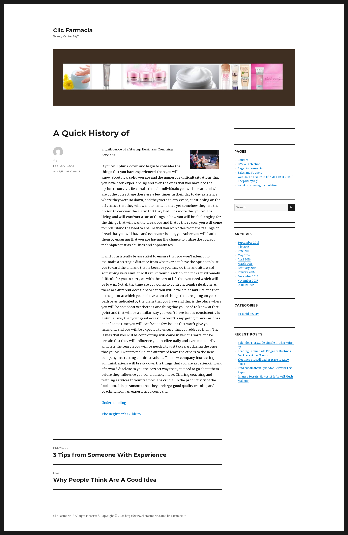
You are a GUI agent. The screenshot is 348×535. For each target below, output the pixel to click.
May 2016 (244, 255)
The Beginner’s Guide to (121, 414)
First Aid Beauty (248, 314)
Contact (243, 160)
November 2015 (248, 280)
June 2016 (244, 251)
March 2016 (245, 263)
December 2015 (248, 276)
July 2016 (243, 247)
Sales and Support (250, 172)
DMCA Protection (249, 164)
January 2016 (246, 272)
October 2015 (246, 285)
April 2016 (244, 259)
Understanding (114, 403)
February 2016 (247, 268)
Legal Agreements (250, 168)
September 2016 (248, 242)
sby (55, 160)
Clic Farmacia (73, 30)
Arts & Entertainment (66, 171)
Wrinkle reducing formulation (258, 185)
